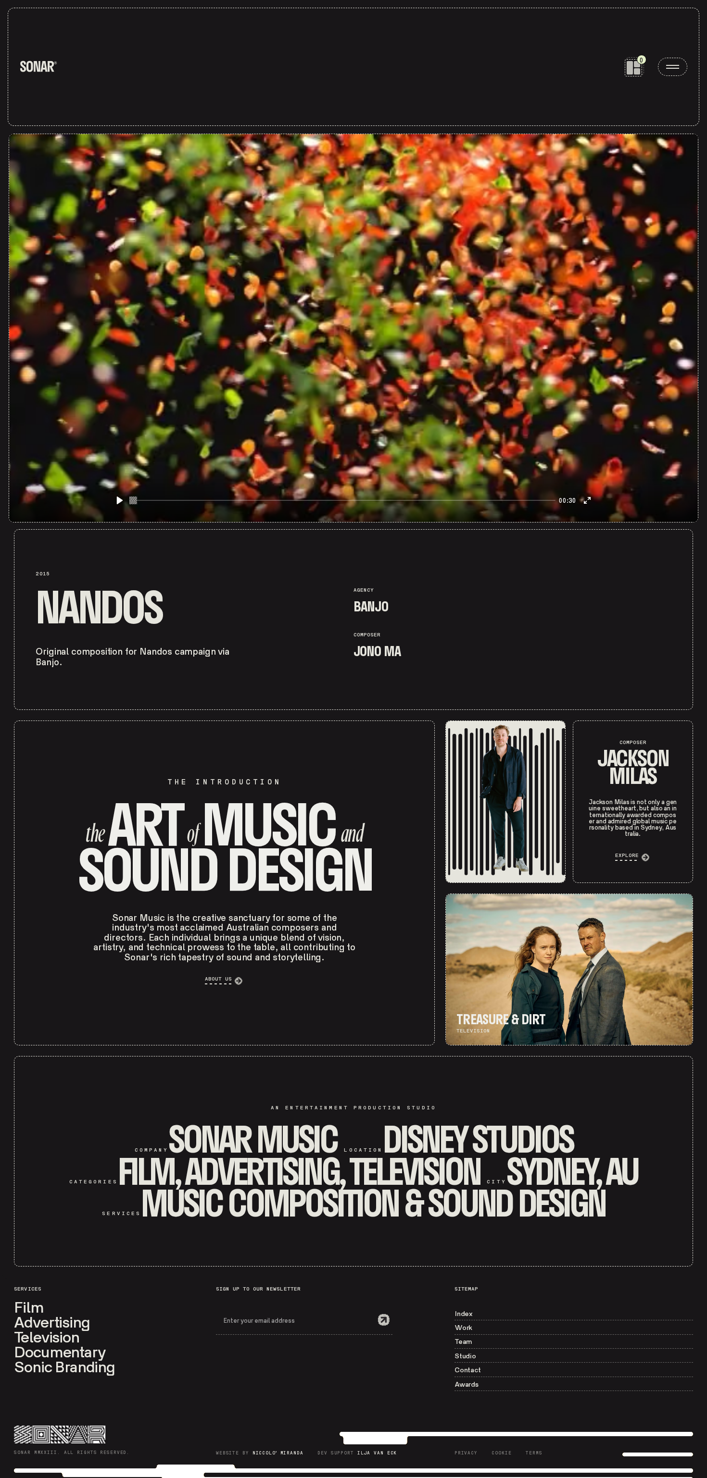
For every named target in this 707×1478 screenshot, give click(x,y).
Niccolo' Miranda (277, 1453)
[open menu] (672, 67)
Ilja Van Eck (377, 1453)
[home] (38, 66)
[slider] (342, 500)
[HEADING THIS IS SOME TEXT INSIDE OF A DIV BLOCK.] (505, 801)
